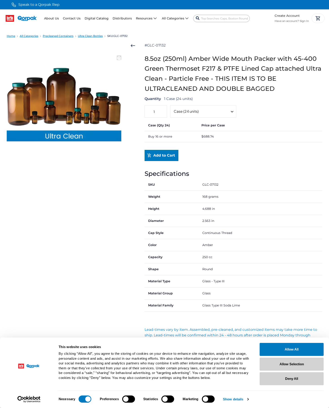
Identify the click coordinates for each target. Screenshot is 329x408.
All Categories (29, 36)
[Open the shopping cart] (318, 18)
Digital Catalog (97, 18)
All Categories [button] (173, 18)
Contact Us (72, 18)
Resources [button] (144, 18)
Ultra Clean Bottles (90, 36)
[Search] (197, 18)
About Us (51, 18)
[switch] (128, 399)
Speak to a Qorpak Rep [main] (39, 4)
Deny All (291, 378)
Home (11, 36)
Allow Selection (292, 364)
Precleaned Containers (58, 36)
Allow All (292, 349)
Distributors (122, 18)
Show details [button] (233, 399)
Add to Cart (164, 155)
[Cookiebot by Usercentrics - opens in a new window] (29, 399)
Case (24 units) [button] (186, 111)
